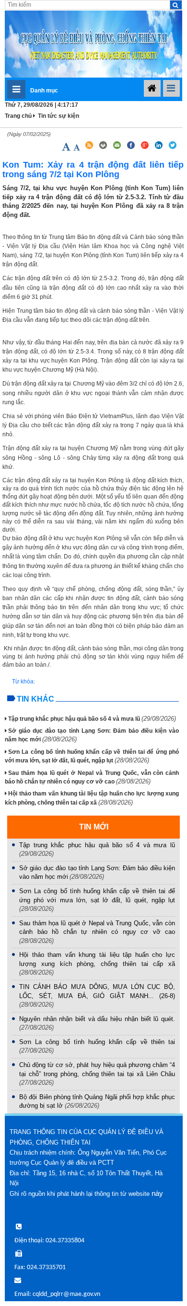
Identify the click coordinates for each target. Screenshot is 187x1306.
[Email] (118, 148)
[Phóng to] (67, 148)
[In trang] (104, 148)
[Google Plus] (145, 148)
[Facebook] (132, 148)
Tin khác (35, 699)
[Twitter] (172, 148)
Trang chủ (18, 116)
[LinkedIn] (159, 148)
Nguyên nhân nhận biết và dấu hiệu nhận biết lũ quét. (97, 1018)
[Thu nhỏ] (77, 148)
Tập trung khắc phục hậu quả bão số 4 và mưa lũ (92, 718)
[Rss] (89, 148)
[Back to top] (159, 1278)
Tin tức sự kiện (58, 116)
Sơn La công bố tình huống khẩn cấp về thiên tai (97, 1041)
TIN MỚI (93, 827)
